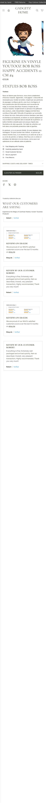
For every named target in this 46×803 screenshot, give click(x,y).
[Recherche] (37, 10)
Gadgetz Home (23, 10)
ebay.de (12, 248)
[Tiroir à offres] (8, 10)
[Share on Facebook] (3, 185)
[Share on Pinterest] (15, 185)
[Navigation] (3, 10)
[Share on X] (9, 185)
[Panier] (42, 10)
